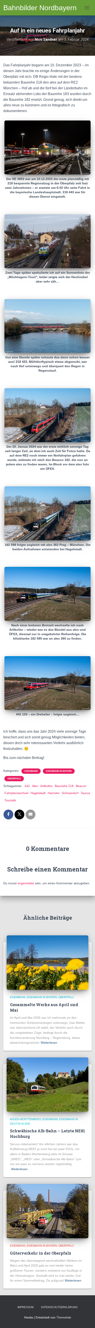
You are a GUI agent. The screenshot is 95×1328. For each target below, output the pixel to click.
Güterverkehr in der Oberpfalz (40, 1253)
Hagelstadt (38, 793)
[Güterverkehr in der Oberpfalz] (47, 1211)
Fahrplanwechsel (16, 793)
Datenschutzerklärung (59, 1307)
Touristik (10, 800)
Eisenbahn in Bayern (59, 771)
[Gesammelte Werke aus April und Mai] (47, 962)
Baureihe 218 (64, 786)
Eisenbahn (31, 771)
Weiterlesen (49, 1042)
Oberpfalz (14, 778)
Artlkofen (46, 786)
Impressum (25, 1307)
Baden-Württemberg (25, 1119)
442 (27, 786)
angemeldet (25, 883)
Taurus (85, 793)
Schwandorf (70, 793)
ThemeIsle (63, 1317)
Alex (35, 786)
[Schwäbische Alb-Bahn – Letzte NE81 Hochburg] (47, 1084)
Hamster (54, 793)
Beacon (81, 786)
